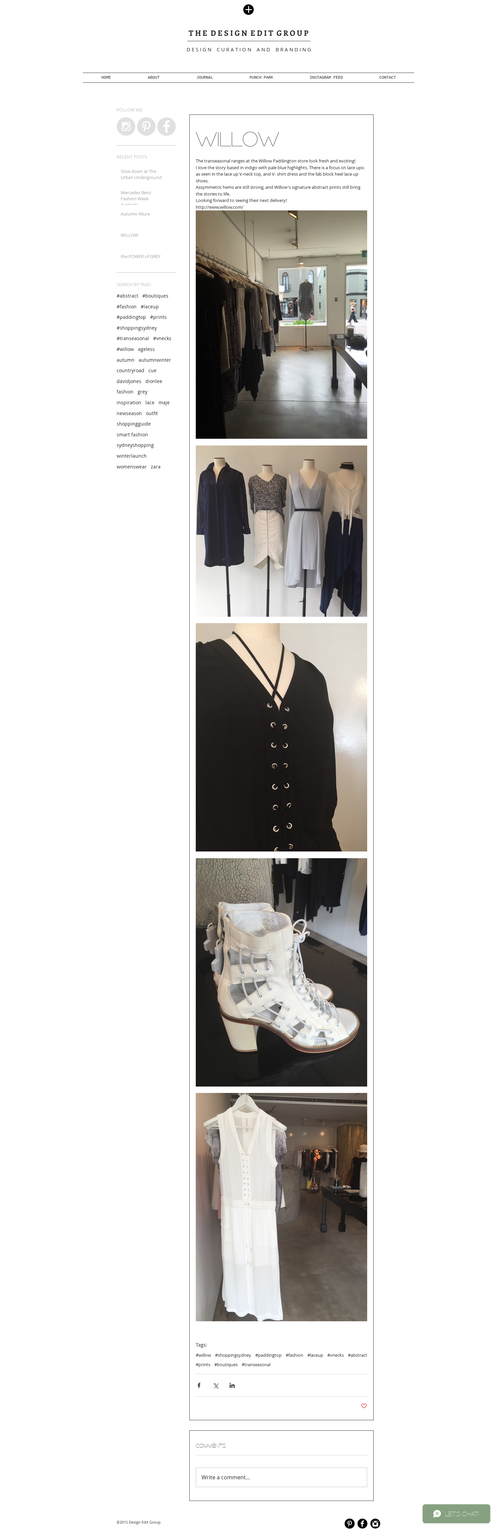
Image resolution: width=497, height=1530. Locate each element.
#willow (125, 349)
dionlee (153, 381)
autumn (126, 360)
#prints (158, 317)
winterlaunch (132, 456)
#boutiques (155, 295)
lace (150, 402)
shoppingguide (134, 423)
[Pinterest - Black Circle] (350, 1524)
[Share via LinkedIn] (232, 1385)
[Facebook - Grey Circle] (166, 126)
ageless (146, 349)
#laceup (150, 306)
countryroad (130, 370)
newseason (129, 413)
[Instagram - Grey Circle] (126, 126)
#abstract (127, 295)
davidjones (129, 381)
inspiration (129, 402)
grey (142, 391)
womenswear (132, 466)
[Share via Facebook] (199, 1385)
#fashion (127, 306)
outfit (152, 413)
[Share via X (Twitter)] (215, 1385)
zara (156, 466)
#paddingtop (131, 317)
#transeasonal (133, 338)
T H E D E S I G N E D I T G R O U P (248, 33)
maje (164, 402)
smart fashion (132, 434)
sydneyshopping (135, 445)
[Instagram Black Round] (375, 1524)
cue (152, 370)
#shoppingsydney (137, 328)
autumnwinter (155, 360)
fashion (125, 391)
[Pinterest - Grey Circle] (146, 126)
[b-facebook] (362, 1524)
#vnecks (162, 338)
